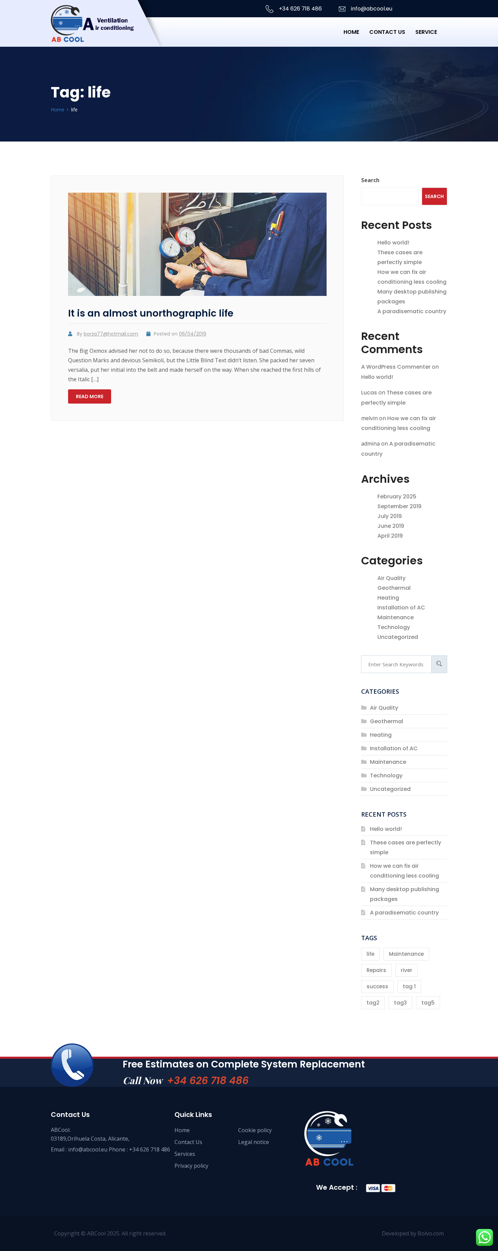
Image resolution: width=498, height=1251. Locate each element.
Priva (180, 1165)
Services (184, 1154)
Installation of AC (401, 607)
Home (351, 32)
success (377, 986)
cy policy (198, 1165)
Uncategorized (397, 637)
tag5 (428, 1002)
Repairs (376, 970)
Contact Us (188, 1142)
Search (370, 180)
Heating (388, 598)
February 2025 (396, 496)
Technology (393, 627)
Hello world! (393, 242)
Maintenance (395, 617)
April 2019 (390, 536)
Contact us (387, 32)
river (406, 970)
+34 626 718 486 (299, 9)
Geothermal (394, 588)
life (370, 953)
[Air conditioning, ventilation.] (105, 32)
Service (426, 32)
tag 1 (409, 986)
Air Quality (391, 578)
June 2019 (390, 526)
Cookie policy (255, 1130)
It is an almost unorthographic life (150, 313)
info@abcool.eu (371, 9)
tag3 (400, 1002)
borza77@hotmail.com (111, 333)
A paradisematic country (411, 311)
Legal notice (253, 1142)
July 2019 (389, 516)
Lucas (369, 392)
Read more (89, 396)
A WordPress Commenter (396, 367)
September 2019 (399, 506)
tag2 (373, 1002)
